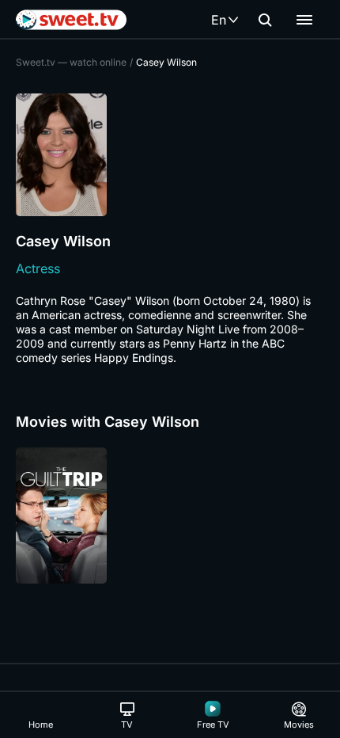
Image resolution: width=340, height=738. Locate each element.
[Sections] (304, 20)
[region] (170, 515)
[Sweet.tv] (71, 20)
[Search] (265, 20)
